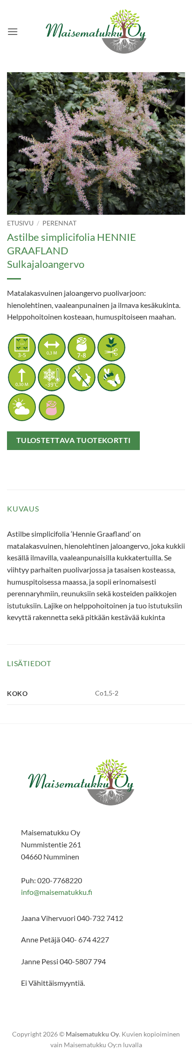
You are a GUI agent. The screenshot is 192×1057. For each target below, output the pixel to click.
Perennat (59, 223)
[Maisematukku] (96, 31)
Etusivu (20, 223)
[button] (12, 31)
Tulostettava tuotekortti (73, 440)
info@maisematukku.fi (56, 891)
